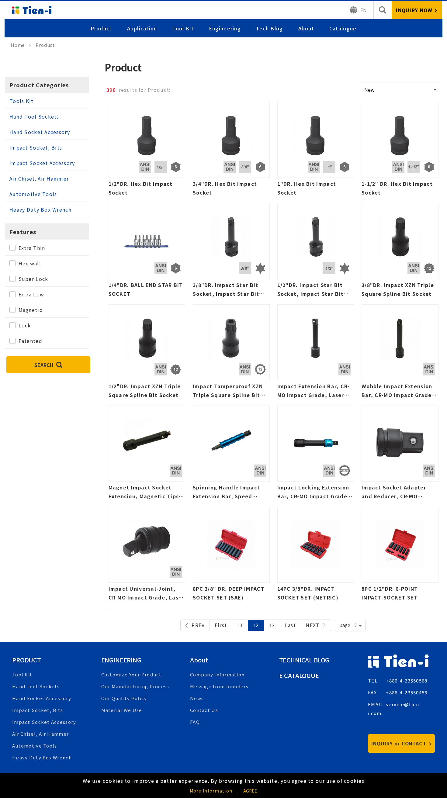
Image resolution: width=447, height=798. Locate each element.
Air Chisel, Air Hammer (39, 178)
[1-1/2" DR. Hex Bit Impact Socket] (400, 151)
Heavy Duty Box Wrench (40, 209)
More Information (211, 791)
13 (272, 625)
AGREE (250, 791)
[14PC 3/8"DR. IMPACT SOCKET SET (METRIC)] (315, 556)
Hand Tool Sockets (34, 116)
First (221, 625)
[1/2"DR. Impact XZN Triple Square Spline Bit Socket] (147, 353)
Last (290, 625)
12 (256, 625)
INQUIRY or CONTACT (399, 743)
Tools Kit (21, 101)
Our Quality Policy (124, 698)
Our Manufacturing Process (135, 686)
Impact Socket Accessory (42, 163)
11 (240, 625)
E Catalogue (299, 675)
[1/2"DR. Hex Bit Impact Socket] (147, 151)
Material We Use (121, 710)
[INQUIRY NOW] (417, 10)
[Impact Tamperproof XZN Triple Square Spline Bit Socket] (231, 353)
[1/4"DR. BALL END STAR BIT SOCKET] (147, 252)
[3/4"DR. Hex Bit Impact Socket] (231, 151)
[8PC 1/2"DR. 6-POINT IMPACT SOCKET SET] (400, 556)
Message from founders (219, 686)
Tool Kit (183, 28)
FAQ (195, 722)
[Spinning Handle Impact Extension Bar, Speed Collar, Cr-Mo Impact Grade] (231, 455)
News (197, 698)
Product (101, 28)
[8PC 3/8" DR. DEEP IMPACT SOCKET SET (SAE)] (231, 556)
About (306, 28)
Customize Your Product (131, 674)
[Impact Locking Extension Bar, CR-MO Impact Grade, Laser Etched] (315, 455)
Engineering (225, 28)
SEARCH (44, 364)
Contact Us (204, 710)
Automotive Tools (33, 194)
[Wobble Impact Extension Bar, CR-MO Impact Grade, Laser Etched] (400, 353)
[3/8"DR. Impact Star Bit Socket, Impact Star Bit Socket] (231, 252)
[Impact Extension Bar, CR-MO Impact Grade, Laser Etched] (315, 353)
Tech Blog (269, 28)
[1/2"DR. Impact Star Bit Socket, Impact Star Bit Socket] (315, 252)
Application (142, 28)
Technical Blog (304, 659)
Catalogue (343, 28)
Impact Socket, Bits (35, 147)
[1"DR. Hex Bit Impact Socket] (315, 151)
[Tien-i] (21, 44)
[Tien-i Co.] (32, 10)
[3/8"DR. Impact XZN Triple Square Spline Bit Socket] (400, 252)
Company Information (217, 674)
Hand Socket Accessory (39, 132)
